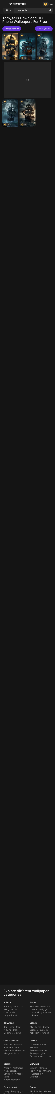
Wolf (16, 1006)
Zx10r (16, 1047)
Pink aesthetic (11, 1071)
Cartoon (34, 1044)
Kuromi (33, 1006)
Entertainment (10, 1087)
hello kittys (35, 1033)
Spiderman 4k (37, 1056)
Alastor (35, 1015)
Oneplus (46, 1033)
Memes (47, 1091)
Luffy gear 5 (45, 1009)
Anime (33, 1002)
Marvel (33, 1047)
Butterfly (8, 1006)
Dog (7, 1009)
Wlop (39, 1071)
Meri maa (8, 1033)
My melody (37, 1012)
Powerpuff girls (37, 1053)
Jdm (6, 1044)
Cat (21, 1006)
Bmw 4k (8, 1047)
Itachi (34, 1009)
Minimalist (8, 1073)
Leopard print (10, 1015)
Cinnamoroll (44, 1006)
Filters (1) (42, 28)
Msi (31, 1027)
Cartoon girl (37, 1073)
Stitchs (43, 1044)
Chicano (47, 1071)
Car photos (9, 1050)
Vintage (19, 1073)
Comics (33, 1040)
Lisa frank (35, 1076)
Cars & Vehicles (11, 1040)
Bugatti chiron (12, 1053)
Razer (38, 1027)
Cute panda (9, 1012)
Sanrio (47, 1012)
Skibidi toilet (36, 1091)
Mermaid (43, 1068)
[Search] (50, 10)
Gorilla (14, 1009)
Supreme (44, 1030)
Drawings (34, 1064)
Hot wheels (15, 1044)
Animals (7, 1002)
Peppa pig (16, 1091)
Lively (6, 1091)
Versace (34, 1030)
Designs (8, 1064)
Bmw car (20, 1050)
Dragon (33, 1068)
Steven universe (38, 1050)
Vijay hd (7, 1030)
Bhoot (18, 1027)
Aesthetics (18, 1068)
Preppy (7, 1068)
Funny (33, 1087)
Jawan (17, 1033)
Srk (5, 1027)
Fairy (32, 1071)
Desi (15, 1030)
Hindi (11, 1027)
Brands (33, 1023)
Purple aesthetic (12, 1079)
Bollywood (9, 1023)
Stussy (46, 1027)
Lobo (48, 1056)
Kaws (6, 1076)
